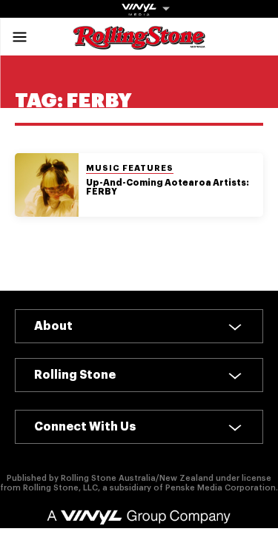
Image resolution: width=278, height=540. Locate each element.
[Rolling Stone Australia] (139, 42)
